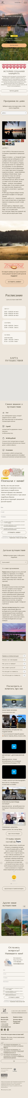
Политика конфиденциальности (19, 1012)
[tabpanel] (14, 168)
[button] (14, 51)
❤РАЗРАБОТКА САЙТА (6, 1089)
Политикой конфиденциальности (10, 525)
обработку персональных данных (10, 529)
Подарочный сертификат (16, 1022)
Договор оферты (18, 1019)
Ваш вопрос (6, 981)
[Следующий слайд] (27, 863)
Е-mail (2, 512)
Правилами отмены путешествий (18, 537)
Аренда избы (4, 1017)
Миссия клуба (4, 1019)
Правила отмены (17, 1017)
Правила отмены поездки (10, 656)
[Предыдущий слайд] (1, 863)
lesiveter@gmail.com (18, 963)
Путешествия (17, 2)
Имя (2, 507)
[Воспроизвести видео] (14, 702)
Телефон (3, 517)
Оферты (9, 522)
